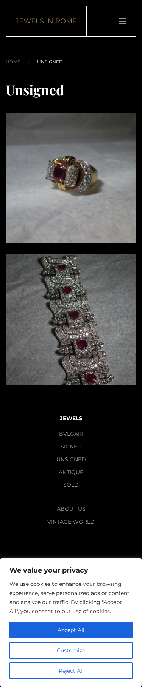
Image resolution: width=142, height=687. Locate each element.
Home (13, 62)
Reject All (71, 670)
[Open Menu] (122, 21)
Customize (71, 650)
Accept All (71, 630)
